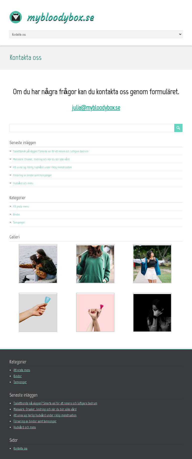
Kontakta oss (20, 448)
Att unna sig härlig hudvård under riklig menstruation (42, 167)
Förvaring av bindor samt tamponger (32, 175)
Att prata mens (21, 206)
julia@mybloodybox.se (96, 107)
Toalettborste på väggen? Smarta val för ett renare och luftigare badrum (50, 151)
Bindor (16, 214)
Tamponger (19, 222)
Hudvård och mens (23, 183)
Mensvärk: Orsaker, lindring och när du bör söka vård (41, 159)
